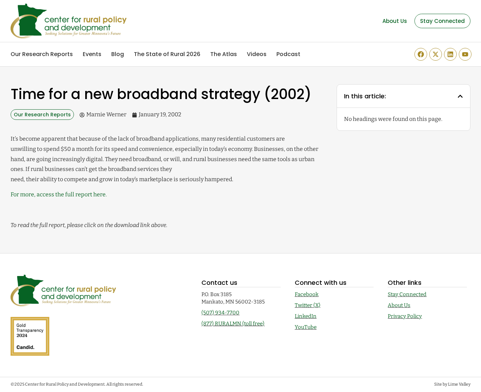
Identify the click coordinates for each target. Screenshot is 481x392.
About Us (399, 305)
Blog (117, 54)
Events (92, 54)
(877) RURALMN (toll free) (232, 323)
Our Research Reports (42, 54)
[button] (460, 96)
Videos (257, 54)
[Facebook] (420, 54)
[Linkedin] (450, 54)
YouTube (306, 327)
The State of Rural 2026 (167, 54)
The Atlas (223, 54)
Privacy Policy (405, 316)
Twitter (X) (307, 305)
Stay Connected (407, 294)
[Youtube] (465, 54)
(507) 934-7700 (220, 313)
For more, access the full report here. (59, 194)
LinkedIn (306, 316)
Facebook (307, 294)
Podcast (288, 54)
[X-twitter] (435, 54)
